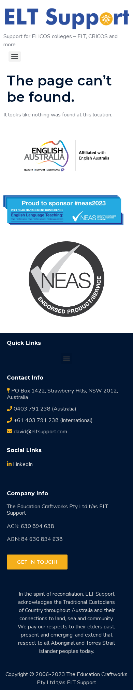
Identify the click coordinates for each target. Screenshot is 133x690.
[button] (66, 358)
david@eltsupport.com (39, 431)
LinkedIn (22, 464)
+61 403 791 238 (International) (52, 420)
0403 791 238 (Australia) (44, 409)
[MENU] (15, 56)
